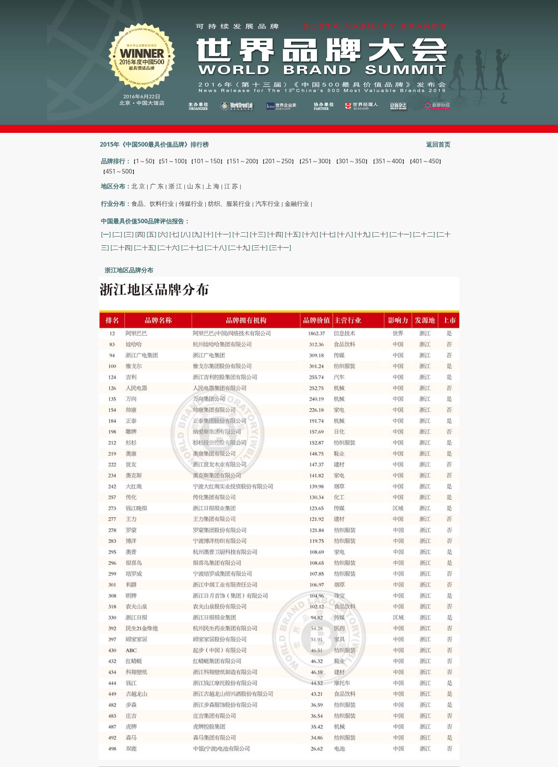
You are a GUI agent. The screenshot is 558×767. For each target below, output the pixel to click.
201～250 (278, 161)
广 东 (157, 186)
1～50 (144, 161)
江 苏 (231, 186)
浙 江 (175, 186)
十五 (293, 234)
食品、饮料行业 (152, 203)
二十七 (192, 247)
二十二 (424, 234)
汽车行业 (267, 203)
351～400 (388, 161)
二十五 (145, 247)
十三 (258, 234)
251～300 (315, 161)
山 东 (194, 186)
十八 (345, 234)
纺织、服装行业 (229, 203)
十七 (328, 234)
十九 (362, 234)
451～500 (119, 171)
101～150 (207, 161)
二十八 (215, 247)
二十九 (239, 247)
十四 (275, 234)
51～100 (172, 161)
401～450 (425, 161)
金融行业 (297, 203)
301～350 (352, 161)
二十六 (168, 247)
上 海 (212, 186)
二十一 (400, 234)
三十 (260, 247)
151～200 (242, 161)
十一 (223, 234)
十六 (310, 234)
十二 (240, 234)
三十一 (280, 247)
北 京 (138, 186)
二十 (380, 234)
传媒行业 (191, 203)
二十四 (121, 247)
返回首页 (438, 144)
